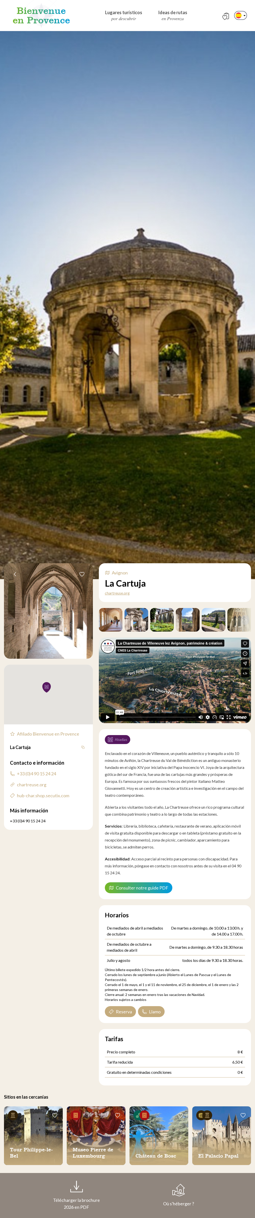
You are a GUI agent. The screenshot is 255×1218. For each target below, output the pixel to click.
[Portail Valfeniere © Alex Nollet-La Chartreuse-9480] (136, 620)
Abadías (121, 739)
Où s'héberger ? (178, 1203)
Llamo (155, 1011)
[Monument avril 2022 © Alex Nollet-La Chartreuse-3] (187, 620)
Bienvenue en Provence (41, 15)
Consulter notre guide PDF (142, 887)
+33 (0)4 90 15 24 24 (36, 773)
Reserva (124, 1011)
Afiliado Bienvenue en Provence (48, 734)
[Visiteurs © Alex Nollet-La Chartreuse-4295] (111, 620)
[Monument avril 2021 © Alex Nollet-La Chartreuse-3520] (213, 620)
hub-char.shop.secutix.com (43, 795)
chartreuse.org (117, 593)
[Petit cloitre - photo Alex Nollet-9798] (162, 620)
